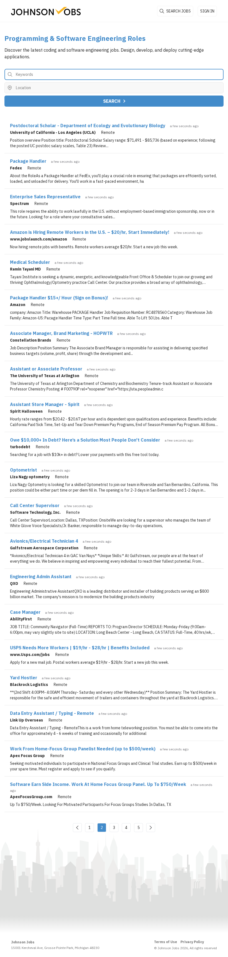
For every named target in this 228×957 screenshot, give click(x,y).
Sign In (207, 11)
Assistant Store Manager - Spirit (45, 404)
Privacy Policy (192, 942)
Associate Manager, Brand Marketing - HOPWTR (61, 333)
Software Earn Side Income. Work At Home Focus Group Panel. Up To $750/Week (98, 784)
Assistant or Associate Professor (46, 369)
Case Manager (25, 612)
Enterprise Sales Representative (45, 196)
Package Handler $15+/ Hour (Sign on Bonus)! (59, 297)
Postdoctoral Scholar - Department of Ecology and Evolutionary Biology (87, 125)
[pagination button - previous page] (77, 827)
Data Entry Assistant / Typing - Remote (52, 713)
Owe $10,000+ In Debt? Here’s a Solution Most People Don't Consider (85, 440)
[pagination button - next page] (150, 827)
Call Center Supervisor (35, 505)
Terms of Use (165, 942)
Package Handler (28, 161)
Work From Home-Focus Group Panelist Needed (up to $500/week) (82, 748)
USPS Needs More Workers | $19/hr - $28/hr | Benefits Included (80, 647)
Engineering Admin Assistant (40, 576)
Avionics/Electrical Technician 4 (44, 541)
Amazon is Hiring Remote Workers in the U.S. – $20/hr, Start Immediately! (89, 232)
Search (111, 101)
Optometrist (23, 470)
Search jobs (178, 11)
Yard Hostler (23, 677)
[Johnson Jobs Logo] (46, 11)
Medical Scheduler (30, 262)
